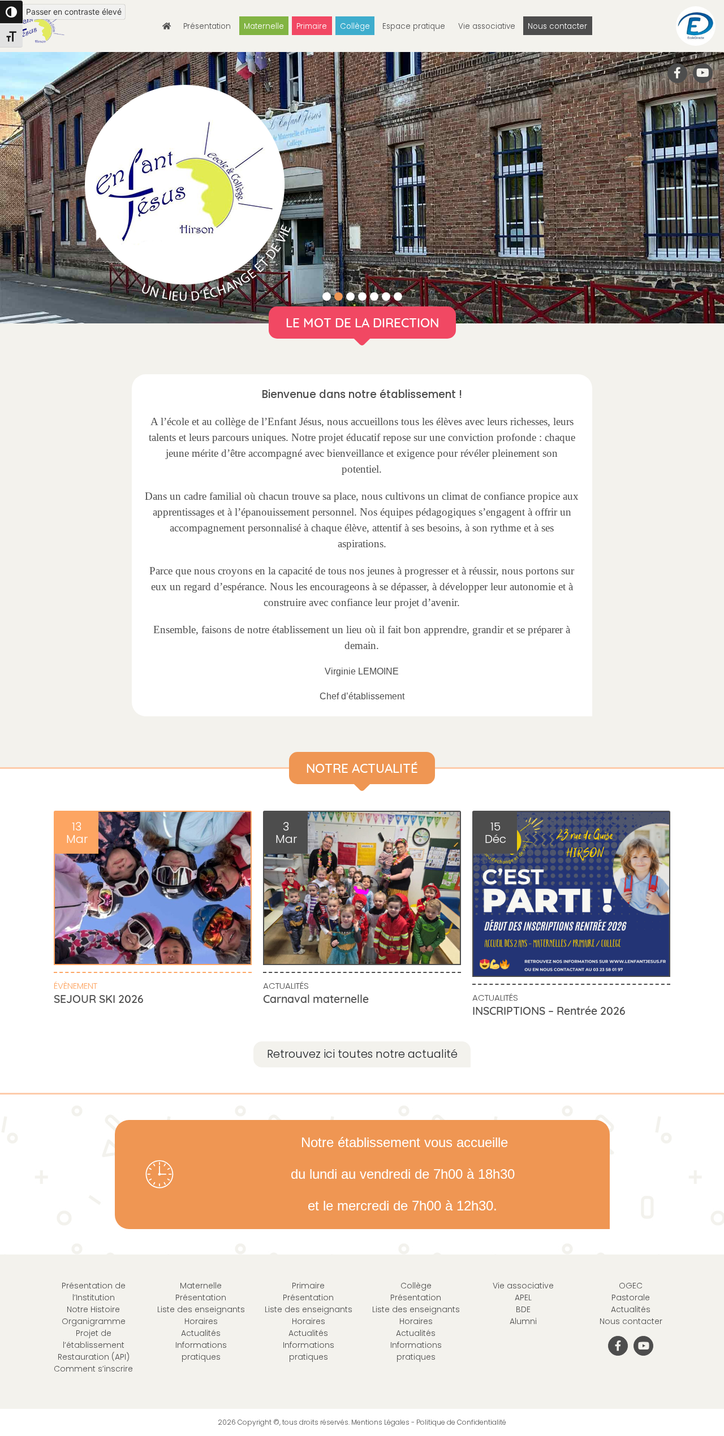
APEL (523, 1297)
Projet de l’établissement (93, 1339)
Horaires (201, 1321)
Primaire (311, 26)
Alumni (523, 1321)
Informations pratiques (201, 1351)
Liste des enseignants (201, 1309)
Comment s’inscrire (93, 1368)
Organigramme (94, 1321)
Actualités (286, 986)
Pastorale (630, 1297)
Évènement (75, 986)
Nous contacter (557, 26)
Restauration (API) (94, 1357)
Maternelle (264, 26)
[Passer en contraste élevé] (11, 12)
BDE (523, 1309)
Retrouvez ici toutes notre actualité (362, 1054)
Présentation (207, 26)
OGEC (631, 1285)
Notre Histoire (93, 1309)
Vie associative (486, 26)
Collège (355, 26)
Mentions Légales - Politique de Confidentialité (428, 1422)
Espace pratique (413, 26)
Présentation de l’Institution (94, 1291)
